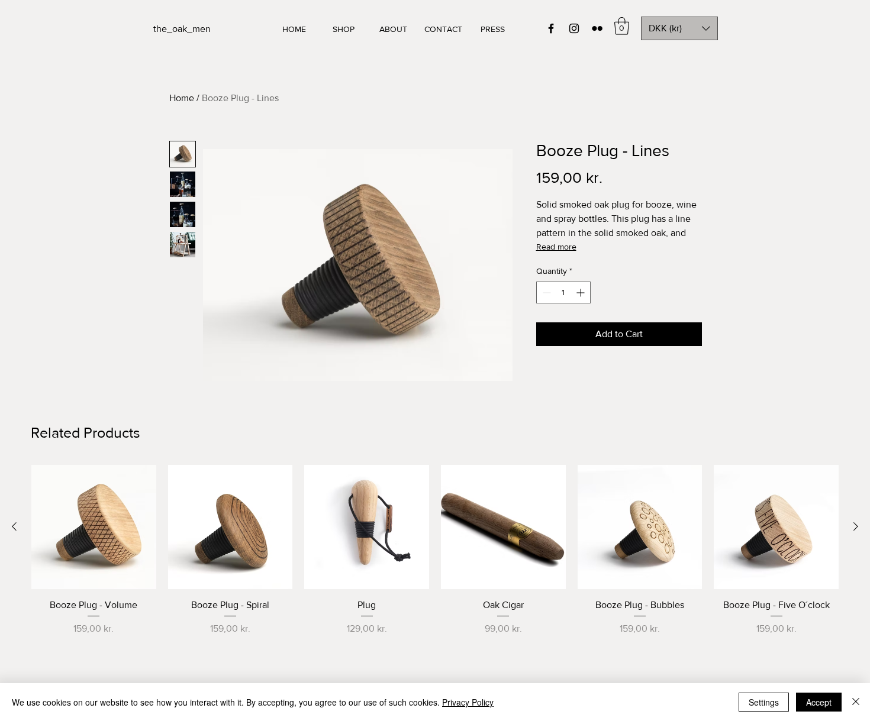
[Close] (856, 702)
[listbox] (679, 28)
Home (181, 98)
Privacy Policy (468, 702)
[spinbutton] (563, 292)
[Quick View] (93, 527)
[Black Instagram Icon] (574, 28)
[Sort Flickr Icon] (597, 28)
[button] (621, 26)
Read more (556, 246)
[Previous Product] (14, 526)
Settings (764, 702)
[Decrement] (545, 292)
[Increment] (581, 292)
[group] (435, 563)
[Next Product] (856, 526)
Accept (819, 702)
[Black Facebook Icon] (551, 28)
